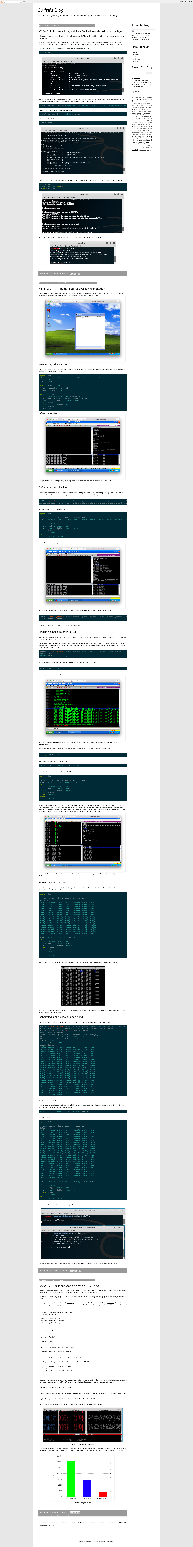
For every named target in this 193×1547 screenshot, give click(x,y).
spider (133, 142)
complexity (149, 105)
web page (70, 1303)
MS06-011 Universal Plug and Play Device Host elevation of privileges (81, 31)
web (149, 144)
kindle (145, 119)
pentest (146, 132)
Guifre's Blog (50, 10)
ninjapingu (55, 1515)
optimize (143, 126)
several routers (81, 1290)
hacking (149, 115)
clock (142, 105)
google (139, 113)
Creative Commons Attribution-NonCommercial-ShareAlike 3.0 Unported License (141, 84)
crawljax (142, 107)
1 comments (64, 1270)
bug (133, 105)
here (96, 295)
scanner (79, 1515)
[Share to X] (75, 274)
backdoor (63, 1290)
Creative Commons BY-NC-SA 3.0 (89, 1542)
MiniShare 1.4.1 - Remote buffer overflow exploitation (72, 288)
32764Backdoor (72, 1297)
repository (110, 1303)
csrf (142, 109)
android (144, 101)
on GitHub (136, 59)
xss (149, 146)
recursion (148, 134)
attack (150, 101)
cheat (137, 105)
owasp (150, 126)
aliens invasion (136, 101)
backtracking (137, 103)
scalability (73, 1515)
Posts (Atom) (51, 1526)
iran (135, 119)
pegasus (137, 130)
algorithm (144, 99)
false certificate (141, 111)
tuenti (147, 142)
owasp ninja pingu (64, 1515)
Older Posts (122, 1522)
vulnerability (143, 144)
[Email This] (71, 274)
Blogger (110, 1542)
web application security (138, 145)
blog (144, 103)
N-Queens (141, 124)
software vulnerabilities (141, 140)
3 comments (63, 273)
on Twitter (136, 54)
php (151, 132)
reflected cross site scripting (141, 136)
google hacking (136, 115)
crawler (135, 107)
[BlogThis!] (73, 274)
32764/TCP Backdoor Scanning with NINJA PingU (69, 1286)
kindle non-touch (142, 120)
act (132, 97)
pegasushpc (146, 130)
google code (147, 113)
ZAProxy (135, 150)
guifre (143, 115)
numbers (136, 126)
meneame (141, 122)
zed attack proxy (144, 150)
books (148, 103)
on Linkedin (136, 57)
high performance (136, 116)
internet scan (47, 1515)
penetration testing (137, 132)
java (139, 119)
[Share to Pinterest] (79, 274)
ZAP (147, 148)
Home (79, 1522)
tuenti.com (134, 144)
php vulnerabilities (138, 134)
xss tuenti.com (136, 148)
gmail (133, 113)
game (149, 111)
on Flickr (135, 61)
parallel (150, 128)
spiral (140, 142)
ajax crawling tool (141, 97)
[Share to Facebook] (77, 274)
